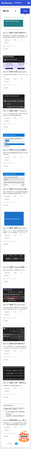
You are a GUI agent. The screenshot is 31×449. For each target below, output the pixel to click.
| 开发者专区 (18, 3)
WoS (25, 11)
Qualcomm (7, 40)
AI (15, 11)
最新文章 (6, 11)
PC (21, 40)
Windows (7, 42)
